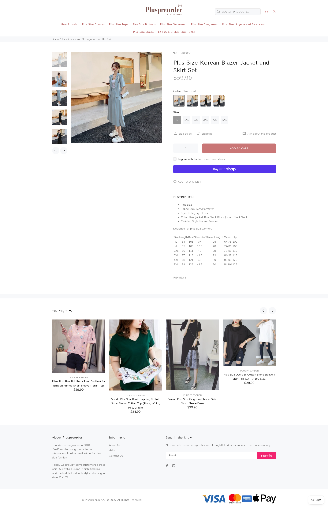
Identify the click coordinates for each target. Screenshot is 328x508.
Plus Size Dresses (93, 24)
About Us (115, 445)
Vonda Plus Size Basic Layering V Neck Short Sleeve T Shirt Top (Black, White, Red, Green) (135, 403)
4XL (215, 119)
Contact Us (116, 455)
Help (112, 450)
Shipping (207, 133)
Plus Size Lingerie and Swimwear (243, 24)
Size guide (185, 133)
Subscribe (266, 456)
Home (55, 39)
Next (63, 150)
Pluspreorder (78, 377)
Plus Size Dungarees (204, 24)
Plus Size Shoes (143, 32)
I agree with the (202, 159)
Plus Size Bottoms (144, 24)
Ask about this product (262, 133)
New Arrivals (69, 24)
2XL (196, 119)
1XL (186, 119)
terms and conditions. (212, 159)
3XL (205, 119)
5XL (224, 119)
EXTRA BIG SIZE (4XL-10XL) (176, 32)
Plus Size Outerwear (173, 24)
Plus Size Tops (118, 24)
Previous (55, 150)
